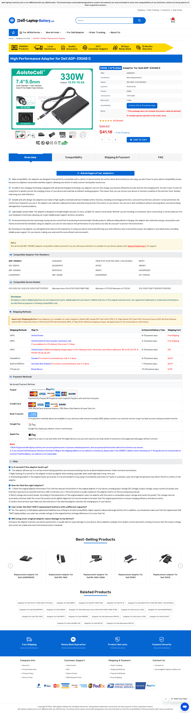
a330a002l (57, 261)
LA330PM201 (14, 275)
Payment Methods (118, 673)
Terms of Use (27, 677)
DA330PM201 (101, 275)
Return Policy (71, 673)
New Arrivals (52, 32)
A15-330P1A (14, 266)
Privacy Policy (27, 673)
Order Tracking (153, 10)
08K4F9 (142, 266)
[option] (52, 99)
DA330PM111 (57, 266)
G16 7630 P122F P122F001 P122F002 (155, 288)
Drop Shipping (116, 677)
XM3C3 (98, 270)
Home (11, 38)
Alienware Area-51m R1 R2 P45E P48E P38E (70, 288)
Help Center (177, 10)
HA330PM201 (144, 270)
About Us (115, 32)
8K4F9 (141, 261)
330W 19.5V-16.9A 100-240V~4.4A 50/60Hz (114, 261)
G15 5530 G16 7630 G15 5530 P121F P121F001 (28, 288)
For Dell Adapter (75, 32)
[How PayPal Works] (145, 685)
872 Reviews (118, 120)
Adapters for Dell (23, 38)
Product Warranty (29, 669)
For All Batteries (31, 32)
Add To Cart (140, 139)
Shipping (141, 10)
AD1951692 (57, 270)
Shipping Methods (118, 669)
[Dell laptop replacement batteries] (32, 20)
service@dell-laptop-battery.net (168, 669)
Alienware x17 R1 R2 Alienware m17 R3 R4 (113, 288)
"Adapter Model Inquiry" (136, 246)
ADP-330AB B (15, 270)
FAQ (68, 669)
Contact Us (165, 10)
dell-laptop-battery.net (62, 707)
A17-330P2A (144, 275)
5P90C (98, 266)
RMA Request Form (73, 677)
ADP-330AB (57, 275)
